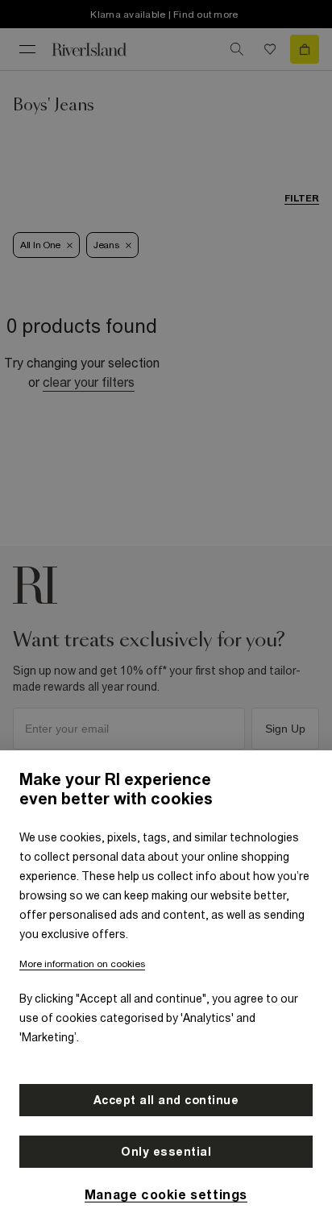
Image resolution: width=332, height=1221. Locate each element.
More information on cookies (82, 964)
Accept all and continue (166, 1100)
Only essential (166, 1151)
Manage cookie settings (166, 1194)
